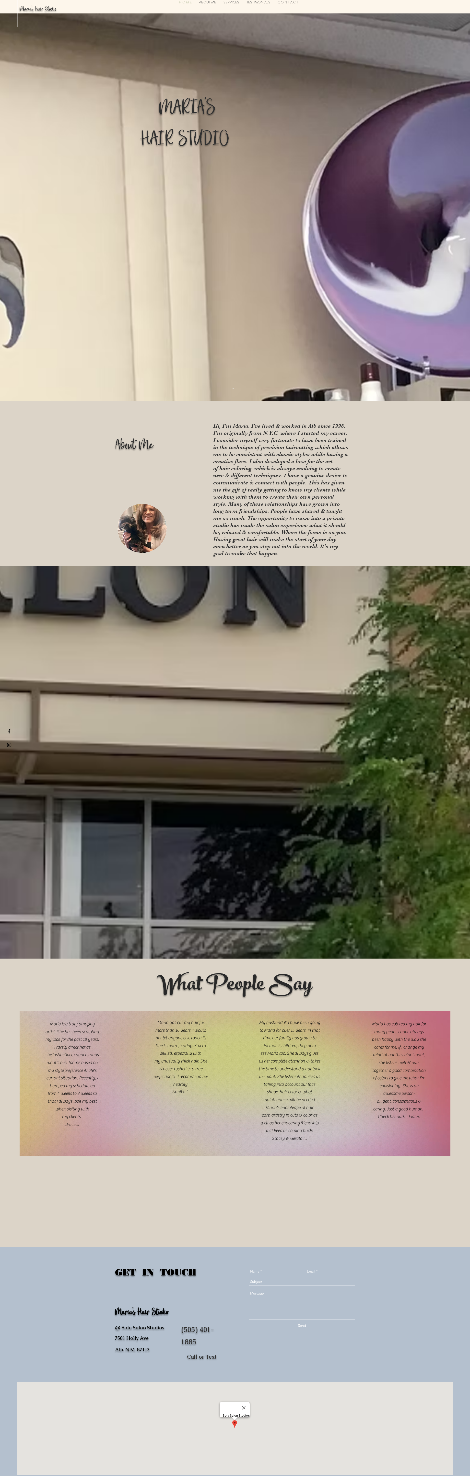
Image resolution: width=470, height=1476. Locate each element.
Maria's (27, 9)
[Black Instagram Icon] (9, 745)
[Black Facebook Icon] (9, 731)
